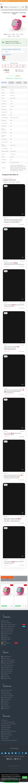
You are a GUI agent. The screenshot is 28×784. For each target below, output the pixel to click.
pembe (21, 34)
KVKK (19, 778)
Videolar (13, 182)
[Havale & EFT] (15, 759)
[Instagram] (5, 753)
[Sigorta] (26, 753)
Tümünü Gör (5, 182)
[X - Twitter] (12, 753)
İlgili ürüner (7, 577)
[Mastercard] (10, 759)
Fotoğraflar (18, 182)
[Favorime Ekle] (9, 606)
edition (9, 36)
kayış (14, 36)
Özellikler (4, 82)
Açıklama (11, 82)
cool (9, 34)
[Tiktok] (19, 753)
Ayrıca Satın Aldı (21, 579)
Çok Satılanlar (7, 579)
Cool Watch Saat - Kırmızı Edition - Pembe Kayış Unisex (6, 599)
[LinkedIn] (2, 753)
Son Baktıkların (21, 577)
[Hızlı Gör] (7, 590)
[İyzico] (18, 759)
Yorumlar (18, 82)
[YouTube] (9, 753)
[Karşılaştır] (12, 606)
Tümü (10, 182)
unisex (18, 36)
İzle (22, 214)
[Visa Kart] (8, 759)
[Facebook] (22, 753)
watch (13, 34)
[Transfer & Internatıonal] (13, 759)
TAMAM (24, 777)
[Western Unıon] (20, 759)
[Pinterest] (15, 753)
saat (17, 34)
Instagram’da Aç (7, 224)
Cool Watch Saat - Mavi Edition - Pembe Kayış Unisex (20, 599)
